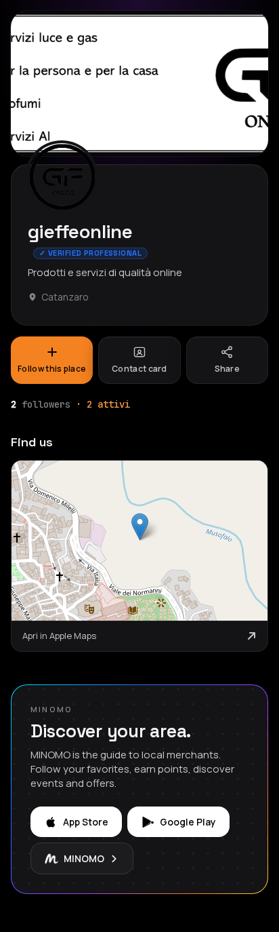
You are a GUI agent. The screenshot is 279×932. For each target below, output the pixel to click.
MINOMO (84, 858)
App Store (85, 821)
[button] (139, 527)
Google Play (188, 821)
